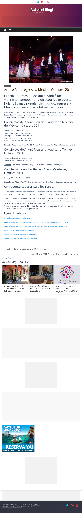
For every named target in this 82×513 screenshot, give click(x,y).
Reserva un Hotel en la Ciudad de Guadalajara (21, 239)
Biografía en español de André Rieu (17, 218)
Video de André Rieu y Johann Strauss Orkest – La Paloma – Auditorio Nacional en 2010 (36, 222)
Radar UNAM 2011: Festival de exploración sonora (54, 254)
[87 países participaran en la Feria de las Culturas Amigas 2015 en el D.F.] (67, 267)
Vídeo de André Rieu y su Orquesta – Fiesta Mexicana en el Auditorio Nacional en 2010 (35, 226)
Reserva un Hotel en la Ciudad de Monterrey (20, 234)
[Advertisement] (41, 343)
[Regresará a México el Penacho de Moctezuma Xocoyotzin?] (41, 267)
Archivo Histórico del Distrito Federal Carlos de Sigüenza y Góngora (14, 288)
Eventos (7, 86)
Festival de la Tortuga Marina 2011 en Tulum (25, 249)
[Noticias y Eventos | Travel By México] (4, 30)
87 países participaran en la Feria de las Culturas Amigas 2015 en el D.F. (67, 289)
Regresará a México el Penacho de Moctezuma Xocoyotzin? (40, 288)
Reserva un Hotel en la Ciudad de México (19, 230)
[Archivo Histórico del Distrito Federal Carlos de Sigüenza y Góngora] (15, 267)
